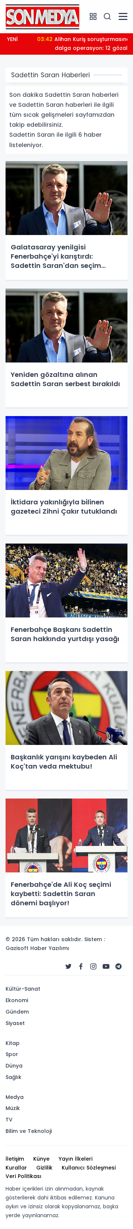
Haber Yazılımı (49, 948)
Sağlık (13, 1077)
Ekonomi (17, 1000)
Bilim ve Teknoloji (29, 1131)
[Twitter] (68, 966)
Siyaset (15, 1023)
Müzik (13, 1108)
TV (9, 1119)
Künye (41, 1158)
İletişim (15, 1158)
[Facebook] (81, 966)
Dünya (14, 1065)
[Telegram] (118, 966)
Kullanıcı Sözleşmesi (89, 1167)
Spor (12, 1054)
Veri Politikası (23, 1176)
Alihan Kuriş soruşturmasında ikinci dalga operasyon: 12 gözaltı (66, 43)
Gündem (17, 1011)
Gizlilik (44, 1167)
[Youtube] (106, 966)
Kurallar (16, 1167)
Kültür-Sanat (23, 989)
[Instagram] (93, 966)
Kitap (13, 1043)
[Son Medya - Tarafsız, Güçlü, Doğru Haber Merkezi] (42, 16)
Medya (15, 1097)
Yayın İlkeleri (75, 1158)
